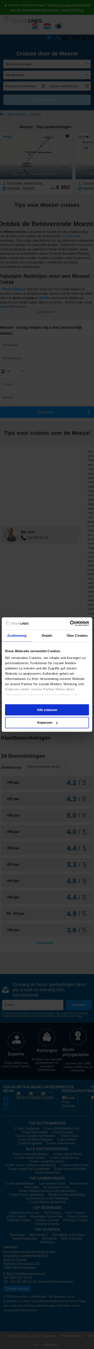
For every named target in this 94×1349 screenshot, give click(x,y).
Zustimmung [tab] (17, 635)
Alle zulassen (47, 710)
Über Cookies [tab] (77, 635)
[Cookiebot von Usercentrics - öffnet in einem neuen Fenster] (70, 623)
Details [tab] (47, 635)
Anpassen (44, 723)
